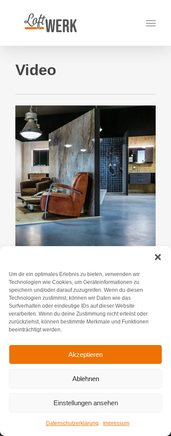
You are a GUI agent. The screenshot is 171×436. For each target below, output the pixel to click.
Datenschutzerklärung (72, 423)
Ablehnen (85, 378)
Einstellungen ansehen (85, 403)
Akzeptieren (85, 354)
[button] (157, 257)
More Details (87, 169)
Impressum (116, 423)
